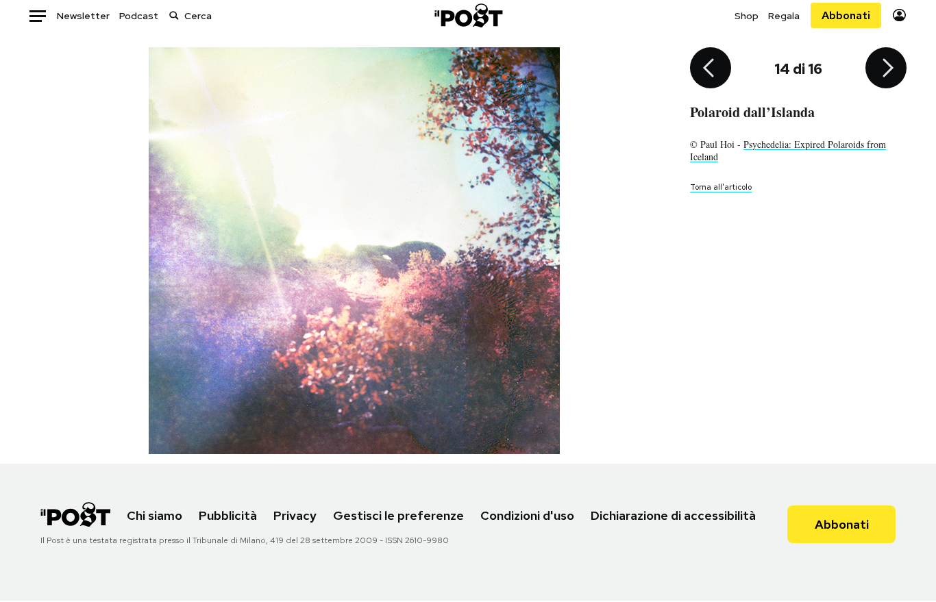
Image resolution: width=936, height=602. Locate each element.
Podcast (138, 16)
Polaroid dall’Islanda (752, 112)
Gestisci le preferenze (398, 515)
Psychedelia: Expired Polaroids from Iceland (788, 150)
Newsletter (83, 16)
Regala (784, 16)
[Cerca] (174, 15)
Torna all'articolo (721, 187)
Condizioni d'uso (527, 515)
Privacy (295, 515)
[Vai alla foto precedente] (710, 69)
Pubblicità (228, 515)
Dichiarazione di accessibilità (673, 515)
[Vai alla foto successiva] (886, 69)
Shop (747, 16)
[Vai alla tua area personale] (899, 15)
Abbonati (846, 15)
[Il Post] (468, 15)
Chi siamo (154, 515)
